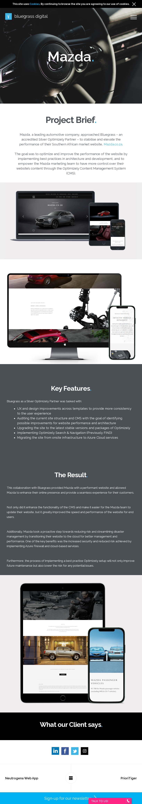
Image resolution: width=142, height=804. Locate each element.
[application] (141, 803)
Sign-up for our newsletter (67, 798)
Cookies (34, 4)
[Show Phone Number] (128, 801)
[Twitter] (76, 752)
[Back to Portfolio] (71, 778)
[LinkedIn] (56, 752)
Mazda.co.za (113, 144)
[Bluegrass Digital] (26, 16)
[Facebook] (66, 752)
